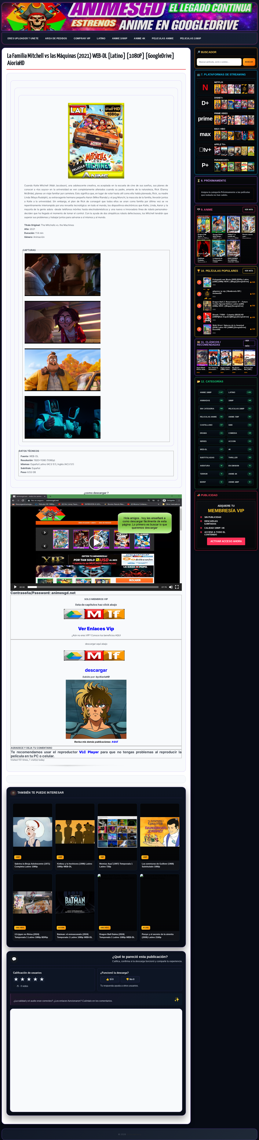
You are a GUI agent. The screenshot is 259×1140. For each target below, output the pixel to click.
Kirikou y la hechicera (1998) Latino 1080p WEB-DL (74, 865)
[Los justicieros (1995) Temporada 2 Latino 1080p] (244, 120)
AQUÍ (115, 741)
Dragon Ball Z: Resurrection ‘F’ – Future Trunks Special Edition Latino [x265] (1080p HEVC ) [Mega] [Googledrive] (230, 304)
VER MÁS (249, 210)
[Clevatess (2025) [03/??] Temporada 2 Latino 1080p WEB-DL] (251, 89)
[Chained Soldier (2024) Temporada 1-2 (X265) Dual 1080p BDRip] (224, 120)
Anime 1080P (119, 38)
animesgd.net (129, 17)
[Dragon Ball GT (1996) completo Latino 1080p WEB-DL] (231, 120)
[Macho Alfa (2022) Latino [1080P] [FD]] (251, 166)
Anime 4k (139, 38)
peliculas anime (162, 38)
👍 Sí (110, 979)
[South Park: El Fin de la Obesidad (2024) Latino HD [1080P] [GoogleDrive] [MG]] (244, 166)
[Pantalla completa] (177, 587)
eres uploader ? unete (23, 38)
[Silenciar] (171, 587)
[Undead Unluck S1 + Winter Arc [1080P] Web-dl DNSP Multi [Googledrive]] (244, 104)
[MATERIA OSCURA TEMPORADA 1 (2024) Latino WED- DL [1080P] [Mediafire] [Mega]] (224, 151)
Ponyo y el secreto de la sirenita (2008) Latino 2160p (157, 935)
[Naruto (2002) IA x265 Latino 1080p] (217, 89)
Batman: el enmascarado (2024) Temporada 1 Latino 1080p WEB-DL (74, 935)
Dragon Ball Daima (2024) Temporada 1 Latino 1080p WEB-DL (117, 935)
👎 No (130, 979)
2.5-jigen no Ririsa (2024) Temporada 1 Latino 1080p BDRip (31, 935)
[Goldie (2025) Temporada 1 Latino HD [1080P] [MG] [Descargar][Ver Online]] (251, 151)
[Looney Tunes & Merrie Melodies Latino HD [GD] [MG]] (251, 135)
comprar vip (82, 38)
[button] (96, 542)
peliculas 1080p (190, 38)
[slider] (93, 587)
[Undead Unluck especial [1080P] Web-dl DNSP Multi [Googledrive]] (238, 104)
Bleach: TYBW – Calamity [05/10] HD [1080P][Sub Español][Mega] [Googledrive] (231, 316)
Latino (101, 38)
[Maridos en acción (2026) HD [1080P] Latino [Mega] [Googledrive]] (231, 135)
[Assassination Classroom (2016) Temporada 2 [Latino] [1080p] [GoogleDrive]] (224, 135)
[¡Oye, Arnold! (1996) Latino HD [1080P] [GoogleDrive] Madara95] (224, 166)
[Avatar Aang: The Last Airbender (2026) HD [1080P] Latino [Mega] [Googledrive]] (217, 166)
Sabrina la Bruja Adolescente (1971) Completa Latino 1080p (32, 865)
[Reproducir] (15, 587)
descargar (96, 670)
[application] (96, 542)
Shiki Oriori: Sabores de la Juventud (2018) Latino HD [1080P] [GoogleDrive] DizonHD (229, 327)
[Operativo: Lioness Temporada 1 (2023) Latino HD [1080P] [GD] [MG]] (238, 166)
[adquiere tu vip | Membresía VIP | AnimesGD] (244, 89)
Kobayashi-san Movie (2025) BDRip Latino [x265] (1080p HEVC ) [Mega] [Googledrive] (231, 281)
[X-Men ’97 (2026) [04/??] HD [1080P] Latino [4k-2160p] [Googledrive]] (231, 104)
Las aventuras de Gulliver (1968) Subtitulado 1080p (158, 865)
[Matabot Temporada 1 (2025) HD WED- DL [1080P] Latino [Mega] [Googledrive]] (238, 151)
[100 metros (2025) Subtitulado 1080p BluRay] (224, 89)
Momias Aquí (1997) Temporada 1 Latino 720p (116, 865)
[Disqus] (96, 1060)
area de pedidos (56, 38)
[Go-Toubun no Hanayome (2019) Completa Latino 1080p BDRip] (231, 89)
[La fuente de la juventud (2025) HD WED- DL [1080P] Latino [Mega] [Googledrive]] (231, 151)
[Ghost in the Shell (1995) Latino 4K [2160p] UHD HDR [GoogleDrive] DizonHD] (244, 135)
